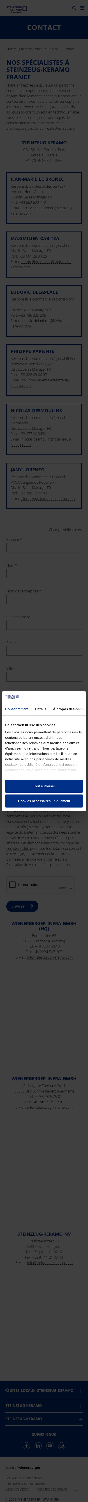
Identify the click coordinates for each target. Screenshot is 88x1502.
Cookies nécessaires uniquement (44, 801)
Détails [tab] (40, 709)
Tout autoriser (44, 786)
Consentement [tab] (16, 709)
